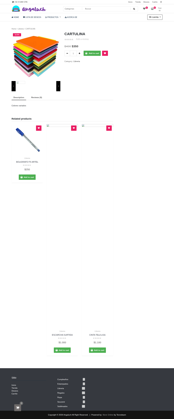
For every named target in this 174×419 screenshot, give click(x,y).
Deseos (146, 2)
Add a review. (82, 39)
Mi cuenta (154, 17)
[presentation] (14, 86)
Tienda (138, 2)
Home (14, 29)
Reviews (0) (36, 97)
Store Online (108, 415)
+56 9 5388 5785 (20, 2)
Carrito (154, 2)
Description (18, 97)
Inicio (130, 2)
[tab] (19, 97)
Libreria (21, 29)
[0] (17, 407)
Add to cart (94, 53)
